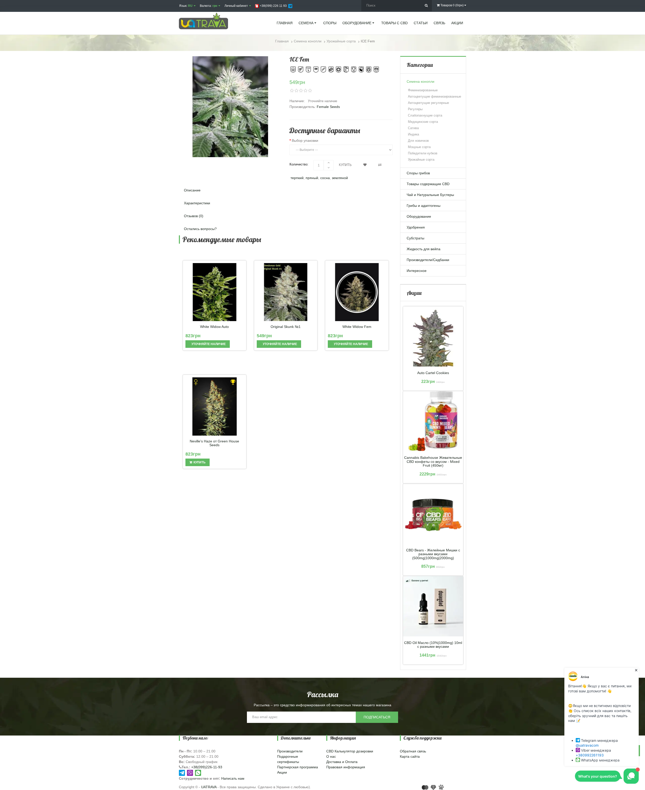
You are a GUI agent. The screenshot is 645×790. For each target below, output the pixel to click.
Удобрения (416, 227)
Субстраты (415, 238)
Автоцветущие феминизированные (434, 96)
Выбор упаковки (305, 140)
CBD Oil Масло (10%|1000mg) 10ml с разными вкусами (433, 644)
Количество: (298, 164)
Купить (345, 165)
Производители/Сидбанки (428, 260)
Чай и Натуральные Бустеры (430, 195)
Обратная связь (413, 751)
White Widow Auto (214, 327)
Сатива (413, 128)
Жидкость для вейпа (423, 249)
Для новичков (418, 141)
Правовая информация (345, 767)
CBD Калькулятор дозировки (349, 751)
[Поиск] (426, 5)
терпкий (297, 178)
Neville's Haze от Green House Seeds (214, 443)
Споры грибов (418, 173)
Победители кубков (422, 153)
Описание (192, 190)
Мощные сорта (419, 147)
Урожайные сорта (421, 159)
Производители (290, 751)
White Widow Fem (356, 327)
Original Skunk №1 (286, 327)
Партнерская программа (297, 767)
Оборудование (419, 216)
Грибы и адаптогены (423, 206)
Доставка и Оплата (342, 762)
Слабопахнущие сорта (425, 115)
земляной (340, 178)
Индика (413, 134)
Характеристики (197, 203)
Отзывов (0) (193, 216)
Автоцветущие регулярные (428, 103)
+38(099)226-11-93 (206, 767)
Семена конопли (420, 81)
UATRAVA (208, 787)
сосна (325, 178)
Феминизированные (423, 90)
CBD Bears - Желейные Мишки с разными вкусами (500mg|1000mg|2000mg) (433, 554)
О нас (331, 756)
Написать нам (232, 778)
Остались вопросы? (200, 229)
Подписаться (377, 717)
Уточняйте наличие (208, 344)
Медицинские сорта (423, 122)
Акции (282, 772)
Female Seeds (328, 107)
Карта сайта (410, 756)
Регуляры (415, 109)
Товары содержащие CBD (428, 184)
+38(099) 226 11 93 (273, 6)
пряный (312, 178)
